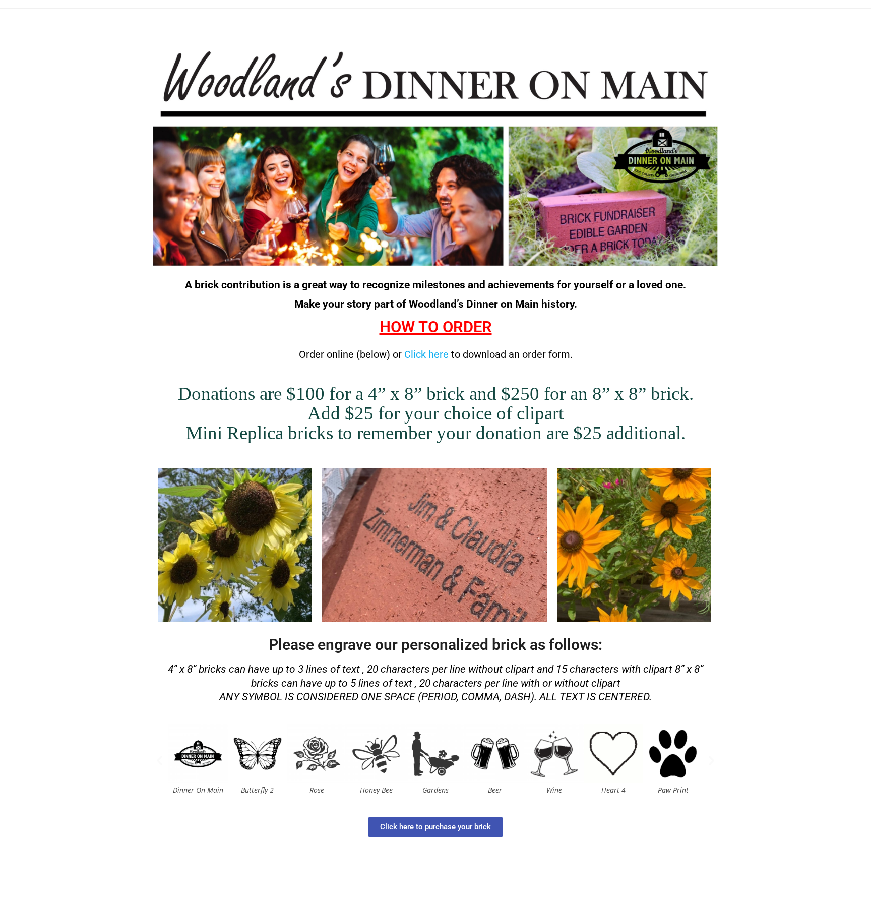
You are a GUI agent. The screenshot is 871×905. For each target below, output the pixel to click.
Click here (426, 354)
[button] (159, 760)
